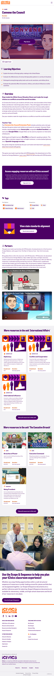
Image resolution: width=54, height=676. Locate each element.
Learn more (23, 155)
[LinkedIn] (9, 616)
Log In (29, 637)
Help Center (5, 644)
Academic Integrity (20, 673)
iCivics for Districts (6, 636)
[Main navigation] (51, 2)
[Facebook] (3, 616)
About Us (17, 667)
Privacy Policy (35, 673)
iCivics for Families (6, 639)
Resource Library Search (8, 625)
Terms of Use (28, 673)
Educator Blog (31, 628)
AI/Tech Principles (27, 674)
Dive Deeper (31, 625)
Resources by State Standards (9, 628)
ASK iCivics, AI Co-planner (8, 623)
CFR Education (30, 153)
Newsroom (24, 667)
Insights (31, 667)
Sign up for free (27, 183)
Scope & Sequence (6, 630)
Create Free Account (33, 639)
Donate (37, 667)
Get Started (31, 623)
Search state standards (28, 231)
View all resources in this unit (27, 417)
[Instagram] (13, 616)
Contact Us (4, 646)
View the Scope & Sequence (11, 600)
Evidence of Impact (6, 641)
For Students (33, 634)
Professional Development (34, 630)
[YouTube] (16, 616)
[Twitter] (6, 616)
